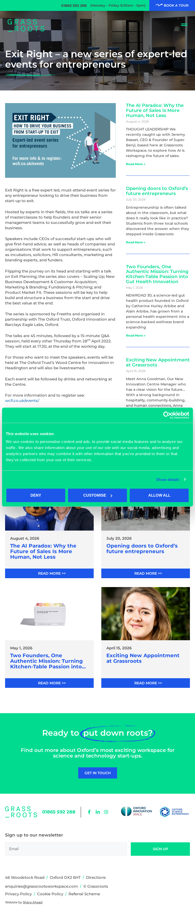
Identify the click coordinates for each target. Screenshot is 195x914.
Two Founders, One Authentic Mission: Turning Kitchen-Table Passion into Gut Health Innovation (157, 274)
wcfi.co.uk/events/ (22, 400)
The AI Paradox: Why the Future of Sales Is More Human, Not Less (155, 110)
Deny (35, 495)
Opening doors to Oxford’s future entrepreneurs (157, 191)
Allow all (159, 495)
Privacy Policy (18, 893)
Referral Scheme (84, 893)
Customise (94, 495)
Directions (96, 877)
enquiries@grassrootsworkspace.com (41, 886)
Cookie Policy (50, 893)
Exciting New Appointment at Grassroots (158, 362)
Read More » (135, 164)
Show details (167, 479)
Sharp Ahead (32, 902)
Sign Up (160, 849)
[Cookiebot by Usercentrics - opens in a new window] (167, 415)
